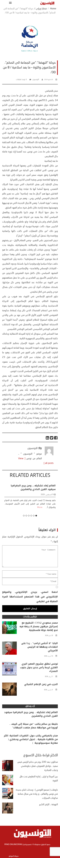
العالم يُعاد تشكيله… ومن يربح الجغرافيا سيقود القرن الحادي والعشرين (33, 487)
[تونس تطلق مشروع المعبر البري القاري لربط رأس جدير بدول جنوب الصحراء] (9, 669)
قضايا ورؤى (41, 9)
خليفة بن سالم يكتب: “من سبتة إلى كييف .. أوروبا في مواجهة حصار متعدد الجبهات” (33, 726)
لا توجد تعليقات (21, 79)
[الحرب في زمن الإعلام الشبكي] (9, 690)
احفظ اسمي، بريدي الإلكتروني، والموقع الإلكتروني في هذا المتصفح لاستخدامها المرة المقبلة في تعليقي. (30, 597)
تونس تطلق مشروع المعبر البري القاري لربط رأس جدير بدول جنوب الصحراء (39, 667)
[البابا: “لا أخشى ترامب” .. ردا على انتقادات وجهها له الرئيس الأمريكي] (9, 649)
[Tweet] (52, 438)
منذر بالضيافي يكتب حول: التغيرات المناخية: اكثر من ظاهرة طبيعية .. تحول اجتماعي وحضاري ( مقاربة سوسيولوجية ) (31, 739)
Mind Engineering (13, 844)
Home (53, 9)
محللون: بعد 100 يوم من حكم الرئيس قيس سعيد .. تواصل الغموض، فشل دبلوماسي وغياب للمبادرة (37, 766)
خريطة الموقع (13, 856)
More (40, 507)
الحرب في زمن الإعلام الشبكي (41, 684)
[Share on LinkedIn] (47, 438)
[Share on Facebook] (56, 438)
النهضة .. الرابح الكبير (48, 804)
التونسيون (35, 79)
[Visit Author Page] (49, 455)
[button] (10, 2)
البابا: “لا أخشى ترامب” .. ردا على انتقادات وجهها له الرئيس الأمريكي (39, 647)
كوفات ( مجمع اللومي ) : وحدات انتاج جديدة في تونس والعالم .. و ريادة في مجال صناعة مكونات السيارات (37, 794)
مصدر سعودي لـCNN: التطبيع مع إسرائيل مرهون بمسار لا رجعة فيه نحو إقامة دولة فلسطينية (39, 626)
